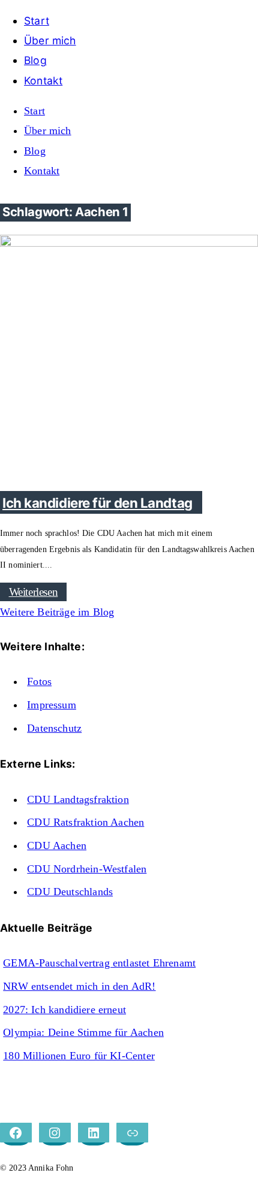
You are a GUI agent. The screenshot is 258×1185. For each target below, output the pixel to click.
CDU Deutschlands (70, 892)
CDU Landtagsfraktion (78, 799)
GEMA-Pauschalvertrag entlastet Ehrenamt (99, 963)
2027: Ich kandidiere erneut (64, 1010)
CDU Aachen (56, 845)
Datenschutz (54, 728)
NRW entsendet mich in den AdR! (79, 986)
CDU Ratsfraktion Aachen (85, 822)
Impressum (51, 705)
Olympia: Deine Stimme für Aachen (83, 1032)
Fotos (39, 681)
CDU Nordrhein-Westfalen (86, 869)
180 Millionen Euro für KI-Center (79, 1056)
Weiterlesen (33, 592)
